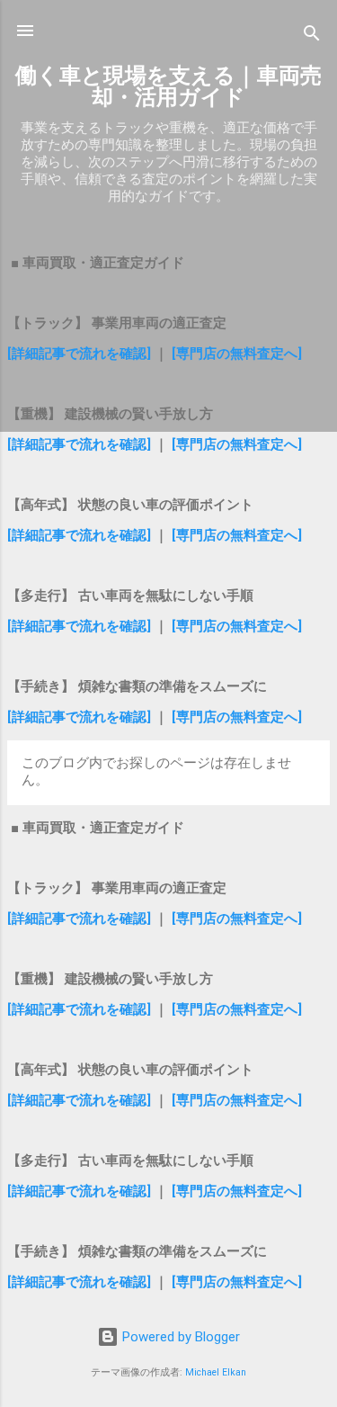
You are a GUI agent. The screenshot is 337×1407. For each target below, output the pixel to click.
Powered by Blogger (179, 1337)
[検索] (312, 36)
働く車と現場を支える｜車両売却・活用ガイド (168, 86)
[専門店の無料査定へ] (237, 353)
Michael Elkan (215, 1372)
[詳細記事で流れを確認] (81, 353)
